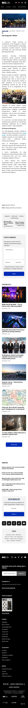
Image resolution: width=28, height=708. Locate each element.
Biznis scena (5, 31)
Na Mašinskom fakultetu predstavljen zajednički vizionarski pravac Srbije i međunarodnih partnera (13, 356)
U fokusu (8, 7)
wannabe (13, 540)
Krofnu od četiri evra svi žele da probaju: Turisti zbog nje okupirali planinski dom (12, 473)
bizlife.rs (10, 693)
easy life (7, 536)
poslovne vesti (13, 538)
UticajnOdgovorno (6, 627)
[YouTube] (24, 523)
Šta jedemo (5, 629)
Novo (2, 7)
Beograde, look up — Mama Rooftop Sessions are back (12, 383)
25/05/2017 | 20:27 (20, 31)
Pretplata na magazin (7, 655)
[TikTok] (19, 523)
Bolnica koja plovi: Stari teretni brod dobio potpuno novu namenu (13, 467)
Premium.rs (14, 691)
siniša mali (14, 216)
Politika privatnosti (6, 676)
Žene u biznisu (5, 624)
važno (8, 540)
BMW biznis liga (6, 639)
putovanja (20, 538)
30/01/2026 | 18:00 (6, 436)
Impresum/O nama (7, 669)
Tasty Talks (5, 634)
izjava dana (19, 536)
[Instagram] (4, 523)
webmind (18, 540)
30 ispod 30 (8, 534)
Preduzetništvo (22, 7)
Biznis (14, 7)
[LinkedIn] (9, 523)
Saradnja (4, 650)
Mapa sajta (5, 673)
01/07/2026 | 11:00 (6, 308)
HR (15, 536)
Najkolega (4, 622)
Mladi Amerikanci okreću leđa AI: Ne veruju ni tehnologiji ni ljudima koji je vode (13, 479)
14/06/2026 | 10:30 (6, 411)
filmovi (11, 536)
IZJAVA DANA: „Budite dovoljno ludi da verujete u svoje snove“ (12, 490)
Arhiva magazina (6, 660)
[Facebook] (14, 523)
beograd (7, 216)
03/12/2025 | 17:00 (6, 360)
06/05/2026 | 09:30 (6, 386)
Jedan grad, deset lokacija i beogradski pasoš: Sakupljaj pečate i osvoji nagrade (13, 408)
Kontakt (4, 671)
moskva (21, 216)
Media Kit (4, 652)
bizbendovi (18, 534)
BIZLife (13, 31)
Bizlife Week (5, 641)
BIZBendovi (5, 636)
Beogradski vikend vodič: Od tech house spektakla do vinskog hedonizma (13, 330)
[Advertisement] (14, 188)
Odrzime (7, 538)
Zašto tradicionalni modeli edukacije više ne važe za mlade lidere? (13, 484)
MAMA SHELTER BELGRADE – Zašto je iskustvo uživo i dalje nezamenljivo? (12, 305)
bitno (13, 534)
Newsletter (5, 657)
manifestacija (14, 218)
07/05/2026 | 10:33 (6, 334)
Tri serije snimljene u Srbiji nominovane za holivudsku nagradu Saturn (14, 433)
